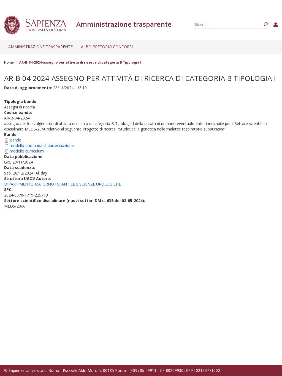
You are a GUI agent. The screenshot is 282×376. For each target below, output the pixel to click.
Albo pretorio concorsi (107, 46)
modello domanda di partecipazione (42, 145)
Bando (15, 140)
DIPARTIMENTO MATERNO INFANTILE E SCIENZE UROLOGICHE (62, 184)
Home (9, 62)
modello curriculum (27, 151)
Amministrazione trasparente (40, 46)
